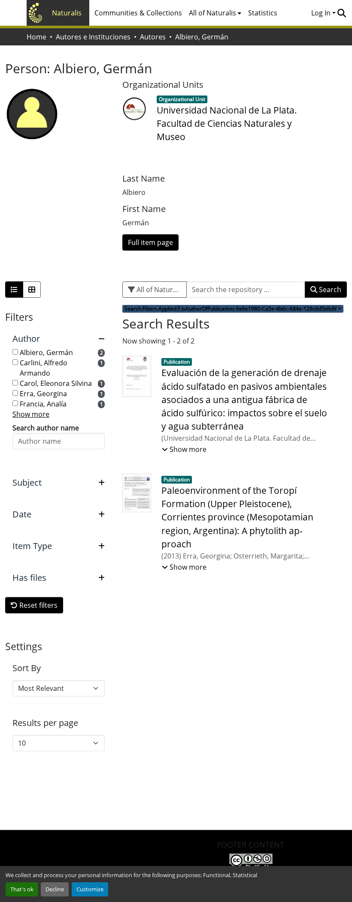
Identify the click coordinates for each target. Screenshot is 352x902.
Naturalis (67, 13)
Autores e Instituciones (93, 37)
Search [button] (329, 289)
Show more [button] (30, 414)
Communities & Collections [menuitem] (138, 13)
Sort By (26, 668)
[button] (341, 13)
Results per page (45, 723)
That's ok (21, 889)
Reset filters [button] (38, 605)
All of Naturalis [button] (212, 13)
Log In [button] (321, 13)
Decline (55, 889)
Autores (153, 37)
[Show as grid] (32, 289)
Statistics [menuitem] (262, 13)
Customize (89, 889)
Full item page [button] (150, 242)
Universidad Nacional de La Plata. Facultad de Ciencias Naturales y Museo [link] (227, 123)
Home (36, 37)
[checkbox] (15, 352)
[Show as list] (14, 289)
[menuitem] (215, 12)
